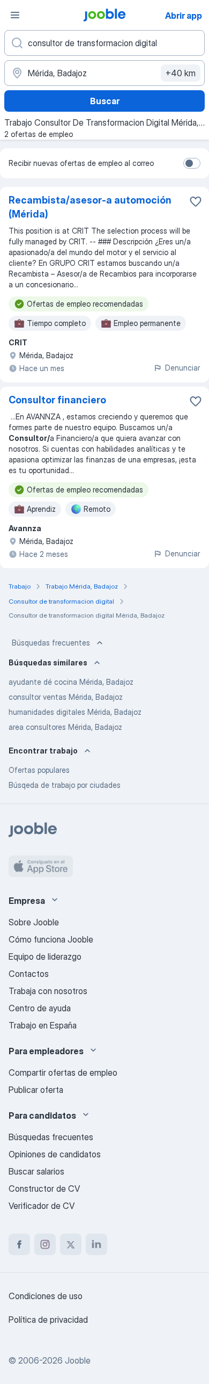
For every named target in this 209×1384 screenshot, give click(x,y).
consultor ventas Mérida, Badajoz (66, 696)
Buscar (105, 101)
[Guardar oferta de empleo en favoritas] (195, 201)
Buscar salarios (36, 1171)
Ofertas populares (39, 769)
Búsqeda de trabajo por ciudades (65, 784)
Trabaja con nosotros (48, 991)
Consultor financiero (57, 399)
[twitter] (70, 1244)
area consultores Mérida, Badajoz (65, 726)
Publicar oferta (36, 1089)
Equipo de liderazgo (45, 956)
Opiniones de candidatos (55, 1154)
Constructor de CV (44, 1188)
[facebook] (19, 1244)
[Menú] (15, 15)
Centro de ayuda (40, 1008)
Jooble (78, 1360)
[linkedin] (96, 1244)
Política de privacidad (48, 1319)
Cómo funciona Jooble (51, 939)
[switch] (191, 163)
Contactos (29, 973)
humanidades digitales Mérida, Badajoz (75, 711)
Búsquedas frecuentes (51, 642)
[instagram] (45, 1244)
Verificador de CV (41, 1205)
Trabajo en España (43, 1025)
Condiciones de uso (46, 1296)
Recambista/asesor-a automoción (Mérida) (90, 207)
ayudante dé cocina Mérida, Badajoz (71, 681)
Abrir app (183, 15)
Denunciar (182, 367)
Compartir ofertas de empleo (63, 1072)
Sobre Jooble (34, 922)
